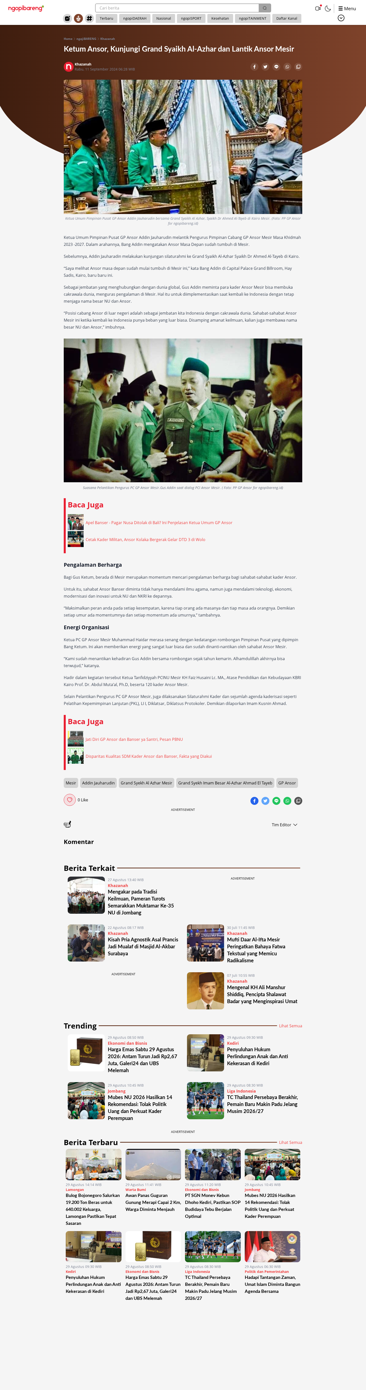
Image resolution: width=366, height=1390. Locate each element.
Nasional (163, 18)
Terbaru (106, 18)
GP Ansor (287, 783)
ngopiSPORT (191, 18)
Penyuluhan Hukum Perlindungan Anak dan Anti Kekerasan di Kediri (257, 1056)
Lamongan (75, 1189)
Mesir (71, 783)
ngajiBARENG (86, 39)
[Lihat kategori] (341, 18)
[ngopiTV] (318, 8)
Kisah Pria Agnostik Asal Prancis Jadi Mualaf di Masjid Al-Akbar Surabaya (143, 946)
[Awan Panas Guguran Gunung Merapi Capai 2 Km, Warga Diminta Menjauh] (153, 1164)
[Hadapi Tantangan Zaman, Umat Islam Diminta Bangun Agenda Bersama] (273, 1246)
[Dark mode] (328, 8)
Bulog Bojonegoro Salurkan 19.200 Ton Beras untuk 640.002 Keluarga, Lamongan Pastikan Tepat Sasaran (93, 1209)
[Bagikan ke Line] (276, 67)
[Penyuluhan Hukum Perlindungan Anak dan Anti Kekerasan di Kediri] (205, 1054)
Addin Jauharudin (98, 783)
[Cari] (265, 8)
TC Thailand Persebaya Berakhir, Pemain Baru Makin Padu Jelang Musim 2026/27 (262, 1104)
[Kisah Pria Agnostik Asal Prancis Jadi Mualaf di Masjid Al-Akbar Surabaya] (86, 944)
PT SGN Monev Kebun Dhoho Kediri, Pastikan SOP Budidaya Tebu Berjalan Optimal (212, 1206)
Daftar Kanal (286, 18)
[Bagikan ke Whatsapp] (287, 67)
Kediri (233, 1043)
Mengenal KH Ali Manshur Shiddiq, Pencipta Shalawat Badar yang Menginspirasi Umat (262, 994)
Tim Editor (281, 825)
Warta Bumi (135, 1189)
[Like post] (70, 800)
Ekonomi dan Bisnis (127, 1043)
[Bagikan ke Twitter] (265, 67)
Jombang (116, 1091)
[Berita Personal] (78, 18)
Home (68, 39)
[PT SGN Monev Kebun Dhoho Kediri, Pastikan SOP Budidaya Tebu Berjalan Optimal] (213, 1164)
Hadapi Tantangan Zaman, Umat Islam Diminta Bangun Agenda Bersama (272, 1284)
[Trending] (67, 18)
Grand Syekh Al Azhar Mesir (146, 783)
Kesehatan (220, 18)
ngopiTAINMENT (252, 18)
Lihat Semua (290, 1026)
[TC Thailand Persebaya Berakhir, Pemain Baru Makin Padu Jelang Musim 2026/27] (205, 1102)
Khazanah (107, 39)
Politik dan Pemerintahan (267, 1271)
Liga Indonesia (241, 1091)
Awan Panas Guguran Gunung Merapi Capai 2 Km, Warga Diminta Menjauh (153, 1202)
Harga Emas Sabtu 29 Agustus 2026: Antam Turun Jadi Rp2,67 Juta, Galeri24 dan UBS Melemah (153, 1288)
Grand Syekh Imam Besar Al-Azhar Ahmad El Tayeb (225, 783)
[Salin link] (298, 67)
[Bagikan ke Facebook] (254, 67)
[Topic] (89, 18)
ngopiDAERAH (134, 18)
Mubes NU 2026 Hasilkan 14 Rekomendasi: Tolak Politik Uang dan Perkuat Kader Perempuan (270, 1206)
